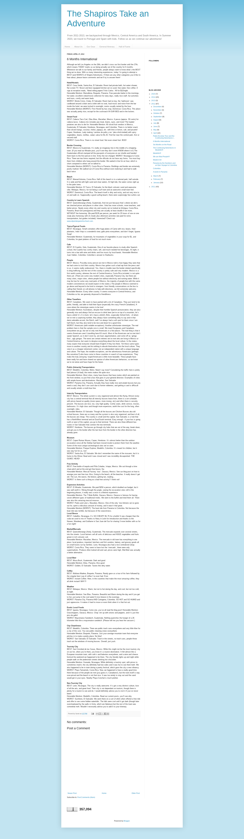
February (157, 179)
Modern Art (157, 160)
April (155, 133)
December (157, 107)
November (157, 110)
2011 (153, 187)
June (155, 127)
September (157, 117)
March (156, 176)
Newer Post (72, 793)
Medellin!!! (157, 153)
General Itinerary (107, 46)
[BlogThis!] (99, 713)
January (156, 183)
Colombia (157, 168)
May (155, 130)
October (156, 113)
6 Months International (161, 141)
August (156, 120)
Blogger (127, 821)
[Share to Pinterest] (107, 713)
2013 (153, 101)
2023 (153, 94)
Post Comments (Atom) (86, 797)
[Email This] (97, 713)
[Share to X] (102, 713)
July (155, 123)
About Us (78, 46)
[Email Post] (92, 713)
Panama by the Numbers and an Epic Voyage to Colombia (165, 164)
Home (67, 46)
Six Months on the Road (162, 145)
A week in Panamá (160, 172)
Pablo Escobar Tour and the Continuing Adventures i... (164, 137)
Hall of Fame (124, 46)
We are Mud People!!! (161, 157)
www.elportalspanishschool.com (80, 221)
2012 (153, 104)
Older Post (136, 793)
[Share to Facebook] (105, 713)
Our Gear (91, 46)
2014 (153, 97)
